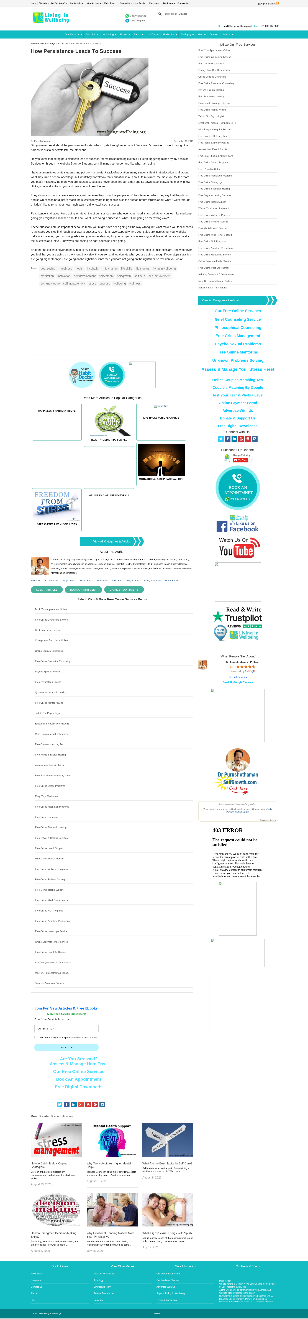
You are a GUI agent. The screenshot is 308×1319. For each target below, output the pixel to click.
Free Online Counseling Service (51, 619)
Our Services (93, 3)
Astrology (98, 1280)
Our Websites (76, 3)
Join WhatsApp (138, 15)
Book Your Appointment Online (51, 609)
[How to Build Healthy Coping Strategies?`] (56, 1155)
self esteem (106, 276)
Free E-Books (171, 580)
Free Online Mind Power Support (52, 900)
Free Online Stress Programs (50, 786)
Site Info (43, 3)
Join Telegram (137, 20)
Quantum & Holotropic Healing (50, 692)
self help (139, 276)
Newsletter (36, 1273)
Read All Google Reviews (238, 682)
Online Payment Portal (238, 403)
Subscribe (67, 1047)
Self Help (91, 34)
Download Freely (102, 1286)
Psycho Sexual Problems (238, 344)
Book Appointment (83, 589)
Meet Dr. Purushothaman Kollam (52, 973)
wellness (135, 283)
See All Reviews (238, 677)
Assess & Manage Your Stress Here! (237, 369)
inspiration (93, 268)
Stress (137, 34)
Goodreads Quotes (268, 820)
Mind (200, 34)
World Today (109, 3)
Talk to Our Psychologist (48, 713)
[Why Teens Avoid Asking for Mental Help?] (112, 1155)
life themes (142, 268)
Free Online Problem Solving (50, 879)
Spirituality (125, 3)
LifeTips (151, 34)
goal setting (48, 268)
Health (123, 34)
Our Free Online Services (78, 1071)
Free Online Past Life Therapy (50, 952)
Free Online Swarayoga (47, 817)
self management (74, 283)
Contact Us (183, 3)
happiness (65, 268)
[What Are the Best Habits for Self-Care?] (167, 1155)
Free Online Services (104, 1273)
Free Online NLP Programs (49, 910)
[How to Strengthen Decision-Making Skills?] (56, 1225)
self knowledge (50, 283)
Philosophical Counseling (237, 327)
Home (33, 3)
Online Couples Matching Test (237, 380)
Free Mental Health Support (49, 889)
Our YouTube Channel (167, 1280)
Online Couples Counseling (49, 651)
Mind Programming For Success (51, 734)
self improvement (159, 276)
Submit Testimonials (104, 1293)
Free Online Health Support (49, 848)
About (34, 1293)
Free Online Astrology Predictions (52, 921)
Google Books (69, 580)
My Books (35, 580)
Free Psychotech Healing (48, 682)
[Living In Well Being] (51, 20)
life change (111, 268)
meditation (47, 276)
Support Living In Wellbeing (170, 1293)
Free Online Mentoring (237, 352)
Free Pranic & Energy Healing (50, 754)
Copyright (98, 1300)
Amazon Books (51, 580)
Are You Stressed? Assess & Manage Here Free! (79, 1061)
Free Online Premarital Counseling (52, 661)
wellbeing (120, 283)
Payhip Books (134, 580)
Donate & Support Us (238, 418)
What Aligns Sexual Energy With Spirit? (167, 1233)
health (79, 268)
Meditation (168, 34)
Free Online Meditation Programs (52, 806)
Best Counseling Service (48, 630)
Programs (36, 1280)
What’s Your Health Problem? (50, 858)
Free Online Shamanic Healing (50, 827)
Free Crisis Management (237, 336)
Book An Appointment (78, 1079)
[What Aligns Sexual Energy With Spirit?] (167, 1225)
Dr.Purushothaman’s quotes (237, 804)
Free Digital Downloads (78, 1086)
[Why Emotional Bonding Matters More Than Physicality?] (112, 1225)
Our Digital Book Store (168, 1273)
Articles (226, 34)
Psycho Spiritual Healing (47, 671)
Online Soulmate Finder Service (51, 942)
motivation (63, 276)
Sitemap (157, 1313)
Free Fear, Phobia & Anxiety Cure (52, 775)
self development (85, 276)
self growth (124, 276)
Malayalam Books (152, 580)
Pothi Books (118, 580)
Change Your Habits (124, 589)
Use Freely (140, 3)
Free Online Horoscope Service (51, 931)
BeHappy (186, 34)
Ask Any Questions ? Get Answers (53, 962)
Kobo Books (103, 580)
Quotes (214, 34)
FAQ (33, 1300)
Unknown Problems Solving (237, 360)
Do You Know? (58, 3)
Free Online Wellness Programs (51, 869)
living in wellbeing (164, 268)
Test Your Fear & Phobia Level (237, 395)
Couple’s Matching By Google (238, 388)
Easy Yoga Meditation (46, 796)
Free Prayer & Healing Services (51, 838)
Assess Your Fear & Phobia (49, 765)
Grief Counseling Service (238, 319)
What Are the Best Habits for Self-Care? (167, 1163)
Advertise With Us (237, 411)
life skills (126, 268)
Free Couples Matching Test (49, 744)
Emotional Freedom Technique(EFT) (53, 723)
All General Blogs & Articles (51, 43)
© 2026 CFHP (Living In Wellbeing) (46, 1313)
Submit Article (46, 589)
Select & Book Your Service (49, 983)
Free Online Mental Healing (49, 702)
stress (92, 283)
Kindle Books (86, 580)
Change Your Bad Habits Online (51, 640)
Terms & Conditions (166, 1300)
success (105, 283)
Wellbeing (108, 34)
